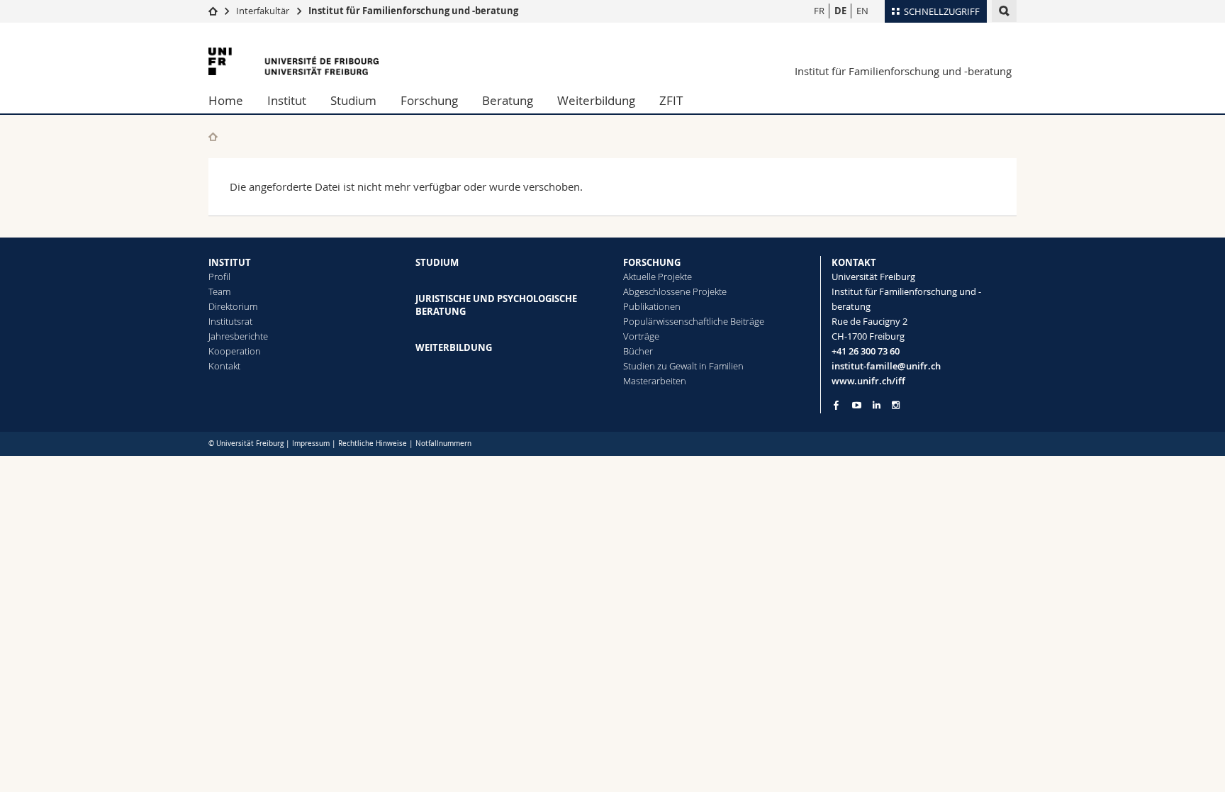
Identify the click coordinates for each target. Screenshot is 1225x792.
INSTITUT (229, 262)
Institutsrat (230, 321)
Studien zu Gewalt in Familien (683, 365)
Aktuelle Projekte (657, 276)
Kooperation (234, 351)
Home (225, 100)
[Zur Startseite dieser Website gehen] (213, 136)
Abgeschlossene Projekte (675, 291)
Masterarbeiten (654, 380)
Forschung (429, 100)
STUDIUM (437, 262)
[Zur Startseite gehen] (213, 10)
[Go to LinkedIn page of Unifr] (876, 405)
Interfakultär (262, 10)
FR (819, 10)
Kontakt (224, 365)
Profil (219, 276)
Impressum (311, 443)
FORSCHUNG (652, 262)
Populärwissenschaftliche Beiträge (693, 321)
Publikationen (652, 306)
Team (219, 291)
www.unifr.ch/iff (868, 380)
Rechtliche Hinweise (372, 443)
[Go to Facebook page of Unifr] (836, 404)
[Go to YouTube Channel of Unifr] (856, 405)
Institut (286, 100)
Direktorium (232, 306)
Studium (353, 100)
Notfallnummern (443, 443)
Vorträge (641, 336)
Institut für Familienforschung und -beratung (413, 10)
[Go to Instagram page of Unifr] (896, 405)
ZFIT (671, 100)
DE (840, 10)
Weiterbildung (596, 100)
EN (862, 10)
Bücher (638, 351)
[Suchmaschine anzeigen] (1004, 11)
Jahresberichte (238, 336)
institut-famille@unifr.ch (886, 365)
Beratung (507, 100)
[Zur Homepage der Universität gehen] (293, 61)
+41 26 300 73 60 (866, 351)
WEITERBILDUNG (453, 347)
